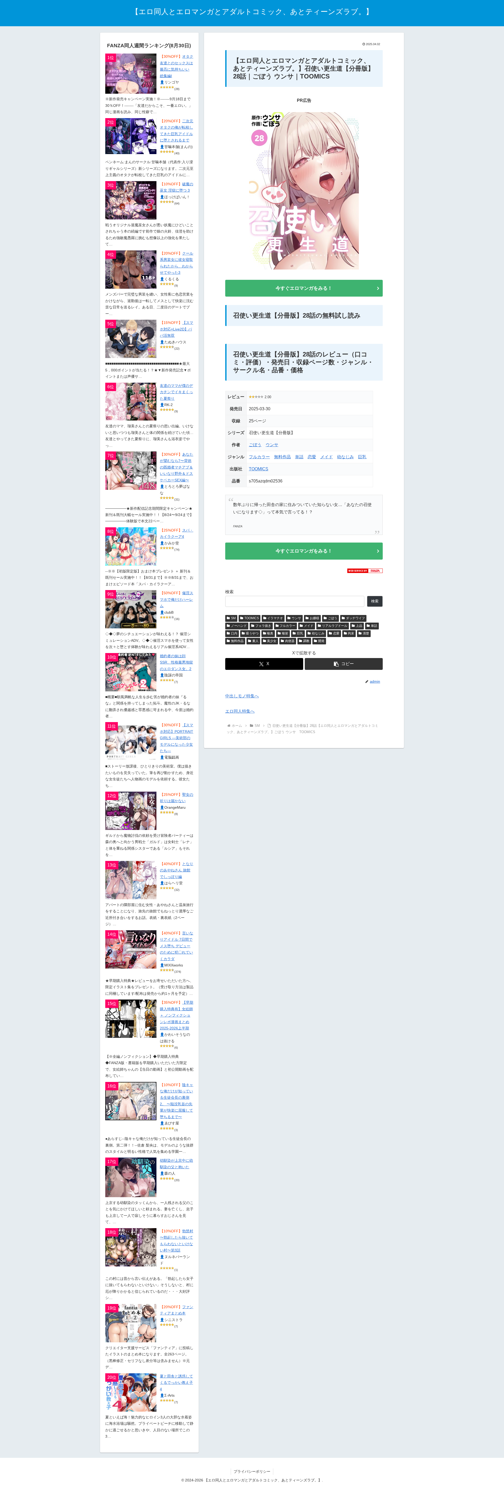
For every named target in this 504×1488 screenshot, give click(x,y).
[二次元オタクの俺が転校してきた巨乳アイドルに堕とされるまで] (130, 136)
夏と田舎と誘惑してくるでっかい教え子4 (176, 1382)
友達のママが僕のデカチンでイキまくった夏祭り (176, 392)
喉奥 (270, 633)
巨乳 (362, 457)
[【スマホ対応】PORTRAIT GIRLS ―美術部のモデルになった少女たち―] (130, 741)
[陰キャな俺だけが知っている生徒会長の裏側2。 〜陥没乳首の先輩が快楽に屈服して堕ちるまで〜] (130, 1101)
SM (233, 618)
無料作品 (282, 457)
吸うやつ (252, 633)
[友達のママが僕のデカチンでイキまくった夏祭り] (130, 402)
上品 (359, 626)
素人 (255, 641)
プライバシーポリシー (252, 1471)
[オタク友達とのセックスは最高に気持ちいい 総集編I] (130, 73)
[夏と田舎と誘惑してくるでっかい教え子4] (130, 1392)
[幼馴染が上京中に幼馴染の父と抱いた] (130, 1177)
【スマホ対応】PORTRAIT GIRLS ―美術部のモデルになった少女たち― (176, 738)
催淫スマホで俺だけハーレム (176, 599)
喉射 (285, 633)
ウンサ (272, 445)
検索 (229, 592)
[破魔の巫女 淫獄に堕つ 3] (130, 200)
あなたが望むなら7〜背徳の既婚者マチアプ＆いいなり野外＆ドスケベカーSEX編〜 (176, 467)
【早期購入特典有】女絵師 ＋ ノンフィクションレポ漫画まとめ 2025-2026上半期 (176, 1015)
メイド (326, 457)
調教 (306, 641)
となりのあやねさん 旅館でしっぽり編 (176, 870)
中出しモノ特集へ (242, 696)
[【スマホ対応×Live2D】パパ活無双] (130, 339)
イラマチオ (275, 618)
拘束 (351, 633)
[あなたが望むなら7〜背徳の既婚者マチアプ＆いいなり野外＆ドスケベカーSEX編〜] (130, 470)
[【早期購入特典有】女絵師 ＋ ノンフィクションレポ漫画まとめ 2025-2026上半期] (130, 1019)
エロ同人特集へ (240, 711)
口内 (234, 633)
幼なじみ (345, 457)
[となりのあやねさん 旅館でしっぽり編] (130, 880)
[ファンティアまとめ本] (130, 1323)
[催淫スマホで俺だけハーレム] (130, 609)
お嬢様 (314, 618)
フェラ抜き (263, 626)
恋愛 (312, 457)
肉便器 (290, 641)
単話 (299, 457)
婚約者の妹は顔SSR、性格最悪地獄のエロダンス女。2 (176, 662)
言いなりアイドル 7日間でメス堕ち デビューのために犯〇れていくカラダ (176, 946)
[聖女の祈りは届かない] (130, 811)
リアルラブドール (334, 626)
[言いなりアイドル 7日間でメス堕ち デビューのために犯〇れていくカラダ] (130, 949)
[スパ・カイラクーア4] (130, 546)
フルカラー (259, 457)
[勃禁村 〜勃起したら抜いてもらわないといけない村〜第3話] (130, 1247)
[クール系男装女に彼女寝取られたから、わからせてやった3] (130, 269)
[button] (344, 664)
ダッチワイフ (355, 618)
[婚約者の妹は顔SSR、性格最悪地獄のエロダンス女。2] (130, 672)
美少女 (271, 641)
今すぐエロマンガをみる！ (304, 288)
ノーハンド (239, 626)
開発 (321, 641)
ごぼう (255, 445)
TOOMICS (258, 469)
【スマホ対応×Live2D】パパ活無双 (176, 329)
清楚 (366, 633)
